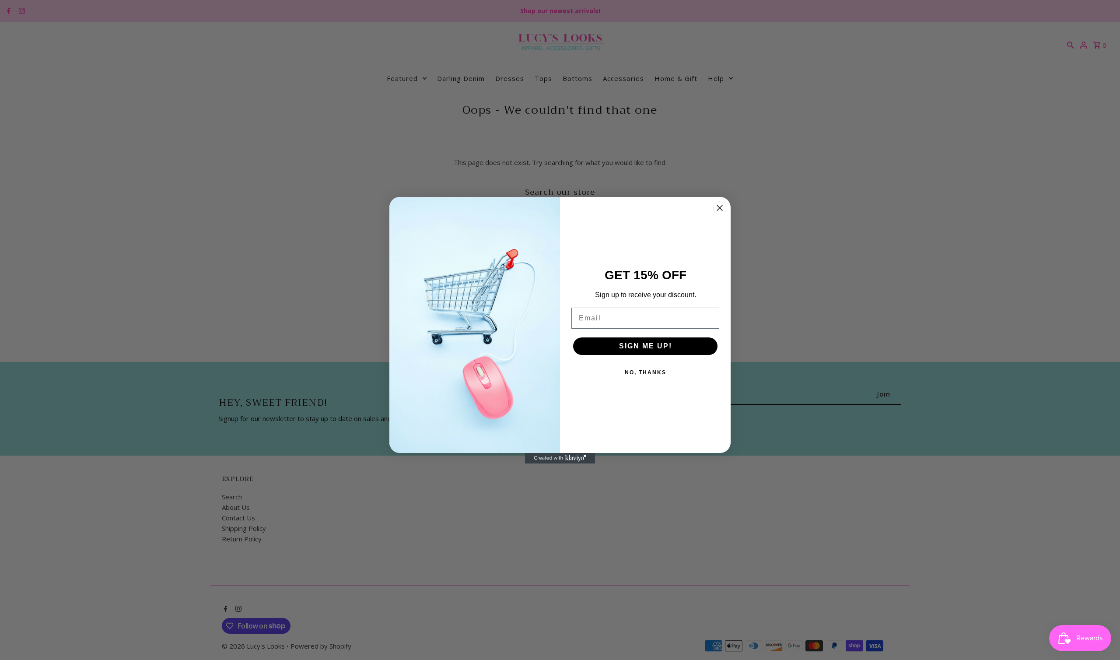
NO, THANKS (645, 372)
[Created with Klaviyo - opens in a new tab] (560, 458)
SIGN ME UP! (645, 346)
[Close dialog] (719, 207)
